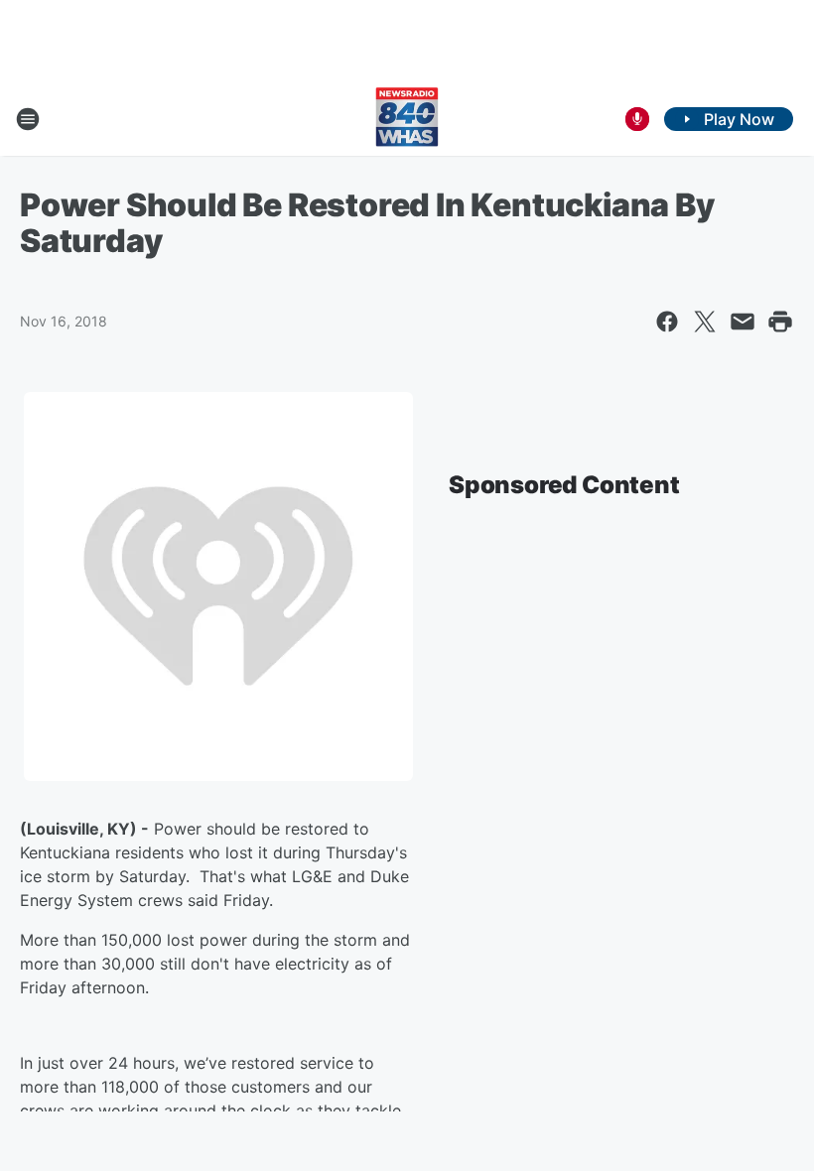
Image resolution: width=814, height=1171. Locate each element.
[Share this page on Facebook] (667, 321)
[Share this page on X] (705, 321)
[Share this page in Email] (742, 321)
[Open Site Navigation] (28, 119)
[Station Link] (407, 119)
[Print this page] (780, 321)
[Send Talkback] (637, 119)
